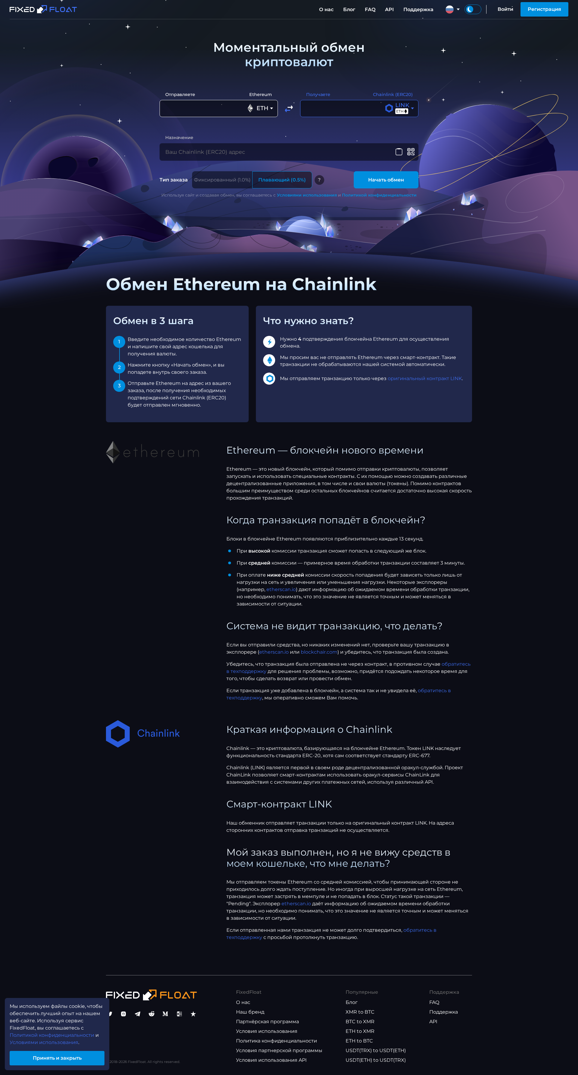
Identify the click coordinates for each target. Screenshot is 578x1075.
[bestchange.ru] (179, 1014)
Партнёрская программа (267, 1021)
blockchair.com (319, 652)
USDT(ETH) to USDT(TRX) (376, 1060)
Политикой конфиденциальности (379, 195)
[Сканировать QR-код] (411, 152)
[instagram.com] (123, 1014)
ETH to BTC (359, 1041)
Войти (505, 9)
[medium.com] (165, 1014)
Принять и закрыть (57, 1058)
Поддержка (418, 9)
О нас (326, 9)
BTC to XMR (360, 1021)
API (389, 9)
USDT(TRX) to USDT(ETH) (376, 1050)
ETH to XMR (360, 1031)
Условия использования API (271, 1060)
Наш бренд (250, 1012)
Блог (349, 9)
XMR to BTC (360, 1012)
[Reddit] (151, 1014)
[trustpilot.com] (193, 1014)
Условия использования (266, 1031)
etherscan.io (281, 589)
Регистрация (544, 9)
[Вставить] (399, 152)
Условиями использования (307, 195)
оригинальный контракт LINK (425, 378)
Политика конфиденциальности (276, 1041)
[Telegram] (137, 1014)
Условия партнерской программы (279, 1050)
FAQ (370, 9)
